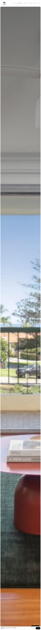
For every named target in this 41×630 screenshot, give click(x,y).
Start (14, 3)
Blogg (34, 3)
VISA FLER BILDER (36, 626)
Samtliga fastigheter (20, 3)
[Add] (34, 628)
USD (38, 3)
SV (36, 3)
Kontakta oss (30, 3)
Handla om (25, 3)
